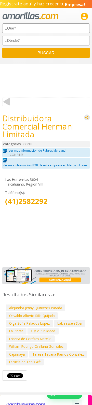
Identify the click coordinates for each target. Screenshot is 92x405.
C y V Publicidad (43, 331)
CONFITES (30, 144)
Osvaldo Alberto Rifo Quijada (32, 315)
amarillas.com (30, 15)
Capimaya (17, 354)
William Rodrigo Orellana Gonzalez (36, 346)
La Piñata (16, 331)
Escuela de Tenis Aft (24, 362)
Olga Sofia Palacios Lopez (29, 323)
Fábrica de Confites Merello (30, 338)
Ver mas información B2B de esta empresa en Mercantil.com (45, 165)
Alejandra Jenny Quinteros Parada (35, 307)
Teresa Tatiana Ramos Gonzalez (58, 354)
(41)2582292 (26, 201)
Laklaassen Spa (69, 323)
